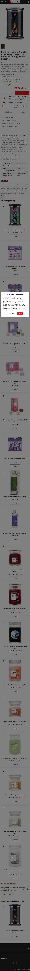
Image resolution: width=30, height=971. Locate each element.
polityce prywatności (13, 304)
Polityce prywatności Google (11, 310)
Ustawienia (12, 313)
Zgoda (20, 313)
